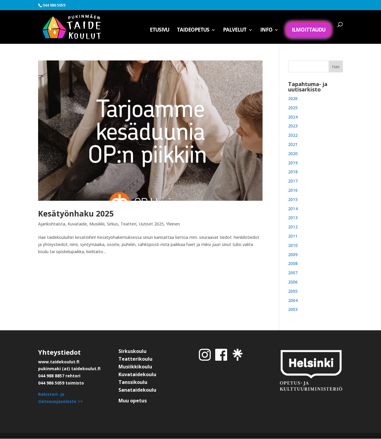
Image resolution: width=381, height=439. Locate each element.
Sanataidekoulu (137, 390)
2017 (293, 181)
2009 (293, 254)
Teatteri (128, 224)
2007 (293, 272)
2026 (293, 98)
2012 (293, 227)
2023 (293, 126)
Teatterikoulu (135, 359)
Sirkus (112, 224)
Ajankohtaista (51, 224)
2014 (293, 208)
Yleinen (173, 224)
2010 (293, 245)
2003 (293, 309)
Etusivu (159, 30)
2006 (293, 282)
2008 (293, 263)
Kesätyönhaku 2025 (76, 213)
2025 (293, 107)
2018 (293, 172)
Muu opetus (132, 400)
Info (266, 30)
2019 (293, 163)
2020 (293, 153)
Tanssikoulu (132, 382)
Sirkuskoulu (132, 351)
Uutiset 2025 (151, 224)
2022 (293, 135)
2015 (293, 199)
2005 (293, 291)
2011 (293, 236)
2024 (293, 117)
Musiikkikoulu (135, 366)
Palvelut (234, 30)
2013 (293, 217)
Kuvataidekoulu (137, 374)
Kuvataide (77, 224)
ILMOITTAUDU (308, 29)
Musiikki (96, 224)
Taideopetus (193, 30)
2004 (293, 300)
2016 (293, 190)
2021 (293, 144)
